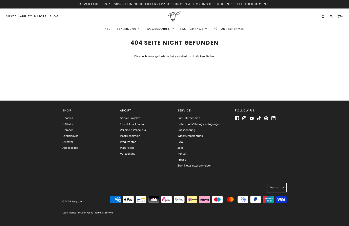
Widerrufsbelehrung (190, 136)
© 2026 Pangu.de (72, 201)
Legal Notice (69, 212)
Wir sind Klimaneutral (133, 130)
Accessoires (70, 148)
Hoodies (67, 118)
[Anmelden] (331, 16)
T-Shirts (67, 124)
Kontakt (182, 153)
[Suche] (323, 16)
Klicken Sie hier (205, 56)
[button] (277, 187)
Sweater (67, 142)
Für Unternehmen (229, 29)
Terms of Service (104, 212)
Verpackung (127, 153)
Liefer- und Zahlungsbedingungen (199, 124)
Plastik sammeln (130, 136)
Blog (54, 16)
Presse (182, 159)
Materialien (127, 148)
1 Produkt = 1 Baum (132, 124)
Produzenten (128, 142)
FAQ (180, 142)
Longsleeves (70, 136)
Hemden (68, 130)
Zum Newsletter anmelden (194, 165)
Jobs (181, 148)
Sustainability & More (26, 16)
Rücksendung (186, 130)
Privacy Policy (85, 212)
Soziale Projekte (130, 118)
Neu (108, 29)
